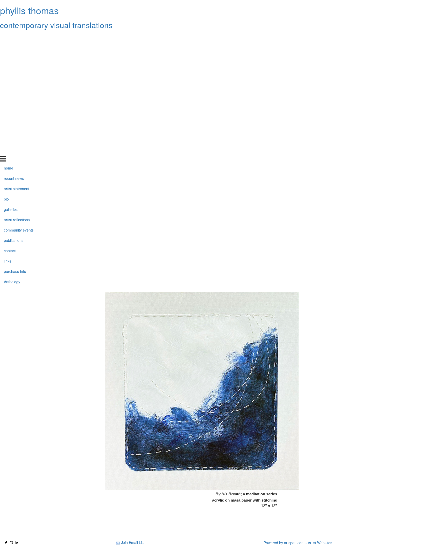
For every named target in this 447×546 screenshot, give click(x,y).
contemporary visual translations (56, 24)
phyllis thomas (29, 10)
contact (10, 119)
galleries (11, 78)
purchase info (15, 140)
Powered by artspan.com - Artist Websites (298, 542)
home (8, 37)
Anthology (12, 150)
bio (6, 68)
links (7, 129)
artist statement (16, 57)
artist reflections (17, 88)
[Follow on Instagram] (11, 543)
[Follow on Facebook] (6, 543)
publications (13, 109)
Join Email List (133, 542)
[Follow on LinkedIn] (17, 543)
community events (19, 99)
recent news (14, 47)
